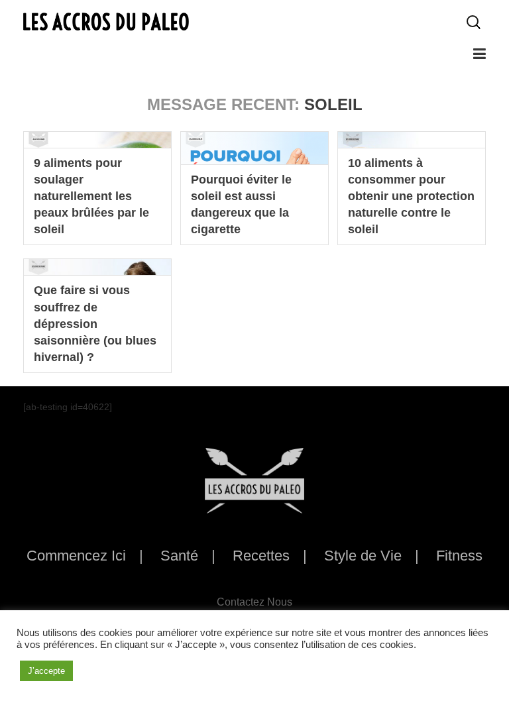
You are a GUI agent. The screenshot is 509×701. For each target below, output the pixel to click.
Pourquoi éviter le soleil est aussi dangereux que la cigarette (241, 205)
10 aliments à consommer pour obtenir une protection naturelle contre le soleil (411, 196)
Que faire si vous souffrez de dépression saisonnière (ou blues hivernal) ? (95, 324)
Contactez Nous (254, 602)
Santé (179, 555)
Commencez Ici (76, 555)
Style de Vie (363, 555)
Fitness (459, 555)
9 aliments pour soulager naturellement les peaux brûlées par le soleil (91, 196)
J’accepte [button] (46, 671)
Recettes (261, 555)
